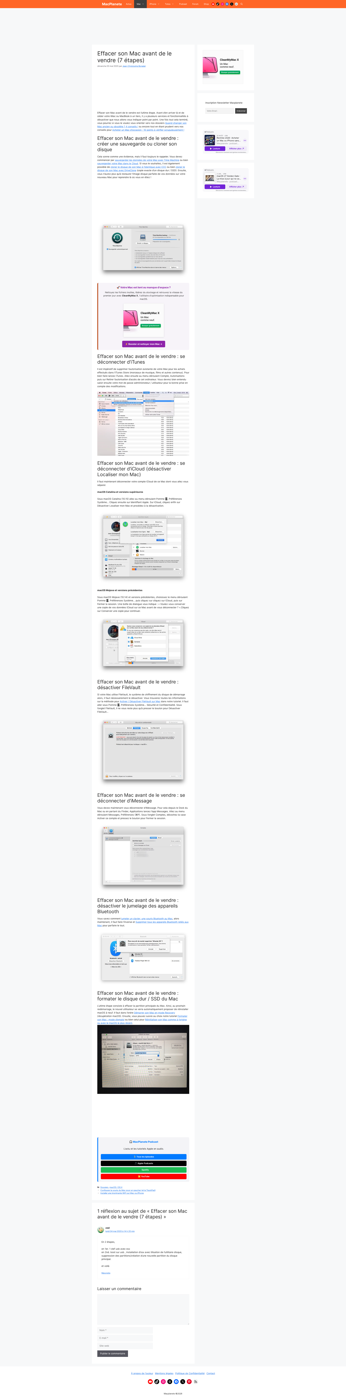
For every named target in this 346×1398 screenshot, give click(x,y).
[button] (241, 4)
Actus (128, 4)
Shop (206, 4)
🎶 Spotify (144, 1170)
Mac (139, 4)
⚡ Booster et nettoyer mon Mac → (143, 344)
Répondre (106, 1273)
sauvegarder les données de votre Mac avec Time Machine (147, 160)
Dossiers (104, 1187)
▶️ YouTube (143, 1176)
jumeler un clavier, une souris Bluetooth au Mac (146, 918)
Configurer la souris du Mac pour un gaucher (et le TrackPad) (128, 1190)
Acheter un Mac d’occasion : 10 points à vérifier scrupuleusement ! (148, 130)
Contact (211, 1373)
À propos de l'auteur (142, 1373)
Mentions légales (164, 1373)
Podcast (183, 4)
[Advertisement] (173, 25)
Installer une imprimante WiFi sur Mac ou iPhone (122, 1193)
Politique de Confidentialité (190, 1373)
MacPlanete (112, 4)
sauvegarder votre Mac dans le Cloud (117, 163)
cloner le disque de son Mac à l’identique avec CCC (138, 167)
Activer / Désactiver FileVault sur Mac (140, 701)
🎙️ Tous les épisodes (143, 1157)
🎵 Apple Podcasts (143, 1163)
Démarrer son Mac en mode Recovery (154, 1012)
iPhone (152, 4)
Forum (195, 4)
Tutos (167, 4)
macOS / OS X (115, 1187)
